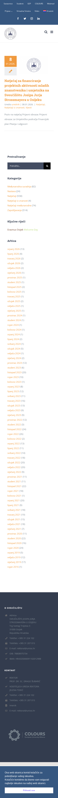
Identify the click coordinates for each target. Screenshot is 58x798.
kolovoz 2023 (14, 381)
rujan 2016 (13, 566)
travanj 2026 (14, 258)
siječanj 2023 (14, 415)
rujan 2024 (13, 324)
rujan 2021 (13, 490)
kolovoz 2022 (14, 438)
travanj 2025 (14, 296)
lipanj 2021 (13, 505)
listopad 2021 (14, 486)
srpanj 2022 (13, 443)
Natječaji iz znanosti (14, 107)
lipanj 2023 (13, 391)
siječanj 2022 (14, 471)
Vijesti (29, 107)
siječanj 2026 (14, 272)
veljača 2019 (14, 557)
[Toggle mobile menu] (52, 31)
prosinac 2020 (14, 533)
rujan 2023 (13, 377)
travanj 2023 (14, 400)
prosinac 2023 (14, 362)
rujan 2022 (13, 433)
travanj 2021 (14, 514)
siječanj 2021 (14, 528)
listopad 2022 (14, 429)
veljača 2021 (14, 524)
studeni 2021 (14, 481)
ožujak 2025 (13, 301)
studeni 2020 (14, 538)
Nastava (11, 191)
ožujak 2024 (13, 348)
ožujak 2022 (13, 462)
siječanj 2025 (14, 310)
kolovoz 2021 (14, 495)
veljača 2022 (14, 467)
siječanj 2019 (14, 562)
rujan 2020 (13, 547)
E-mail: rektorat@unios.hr (22, 648)
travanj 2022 (14, 457)
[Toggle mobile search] (45, 31)
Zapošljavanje (14, 210)
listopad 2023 (14, 372)
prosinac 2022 (14, 419)
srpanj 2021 (13, 500)
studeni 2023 (14, 367)
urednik (15, 104)
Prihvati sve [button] (29, 790)
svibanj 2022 (14, 452)
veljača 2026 (14, 267)
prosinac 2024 (14, 315)
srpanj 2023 (13, 386)
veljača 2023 (14, 410)
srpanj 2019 (13, 552)
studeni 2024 (14, 320)
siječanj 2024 (14, 358)
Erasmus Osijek (15, 229)
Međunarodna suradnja (19, 186)
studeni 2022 (14, 424)
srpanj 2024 (13, 334)
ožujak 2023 (13, 405)
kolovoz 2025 (14, 291)
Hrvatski (50, 11)
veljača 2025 (14, 305)
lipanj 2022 (13, 448)
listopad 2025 (14, 286)
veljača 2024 (14, 353)
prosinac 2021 (14, 476)
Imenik (13, 705)
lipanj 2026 (13, 253)
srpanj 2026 (13, 249)
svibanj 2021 (14, 509)
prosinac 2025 (14, 277)
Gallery (38, 65)
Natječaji (40, 104)
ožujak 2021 (13, 519)
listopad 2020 (14, 543)
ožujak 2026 (13, 263)
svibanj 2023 (14, 396)
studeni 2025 (14, 282)
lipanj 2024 (13, 339)
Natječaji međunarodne (19, 205)
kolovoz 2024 (14, 329)
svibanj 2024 (14, 343)
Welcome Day (31, 229)
